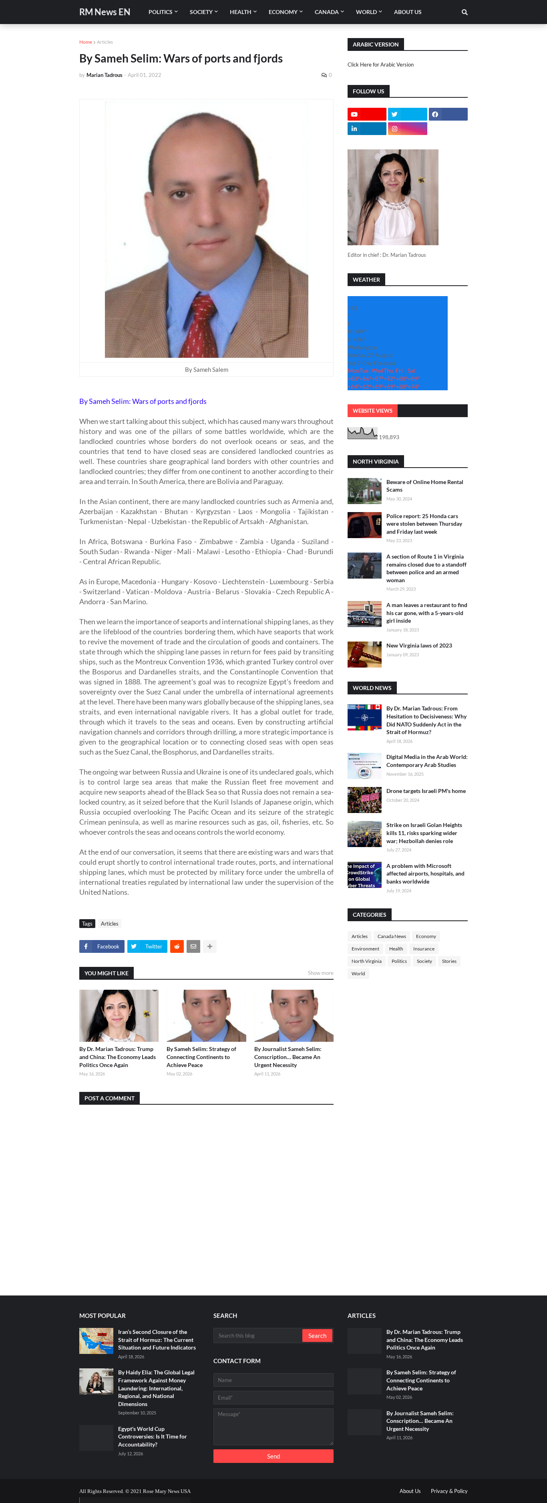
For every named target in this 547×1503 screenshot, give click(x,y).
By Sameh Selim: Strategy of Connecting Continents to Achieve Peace (201, 1056)
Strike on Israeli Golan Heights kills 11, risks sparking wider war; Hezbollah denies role (424, 832)
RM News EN (105, 11)
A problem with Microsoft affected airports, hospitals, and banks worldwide (425, 873)
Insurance (423, 949)
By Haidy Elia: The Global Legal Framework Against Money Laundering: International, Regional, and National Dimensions (156, 1388)
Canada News (392, 936)
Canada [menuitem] (327, 11)
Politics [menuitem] (161, 11)
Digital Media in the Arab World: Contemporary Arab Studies (427, 760)
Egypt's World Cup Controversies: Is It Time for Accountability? (152, 1436)
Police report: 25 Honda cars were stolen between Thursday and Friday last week (424, 523)
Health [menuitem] (240, 11)
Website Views (372, 411)
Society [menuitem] (201, 11)
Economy (426, 936)
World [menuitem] (366, 11)
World (358, 973)
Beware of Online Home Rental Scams (424, 485)
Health (396, 949)
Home (85, 42)
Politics (399, 961)
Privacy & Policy (449, 1491)
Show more (321, 973)
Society (424, 961)
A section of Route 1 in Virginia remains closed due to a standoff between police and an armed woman (426, 568)
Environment (365, 949)
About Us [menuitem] (408, 11)
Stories (449, 961)
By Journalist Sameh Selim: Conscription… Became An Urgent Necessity (288, 1056)
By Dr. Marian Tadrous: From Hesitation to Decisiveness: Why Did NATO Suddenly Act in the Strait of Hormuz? (426, 720)
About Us (410, 1491)
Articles (105, 42)
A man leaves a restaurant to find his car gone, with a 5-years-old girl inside (426, 612)
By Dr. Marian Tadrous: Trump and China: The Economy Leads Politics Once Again (117, 1056)
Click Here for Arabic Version (381, 64)
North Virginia (367, 961)
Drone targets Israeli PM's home (426, 790)
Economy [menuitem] (283, 11)
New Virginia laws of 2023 (419, 645)
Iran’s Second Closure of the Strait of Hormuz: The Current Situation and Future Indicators (157, 1339)
